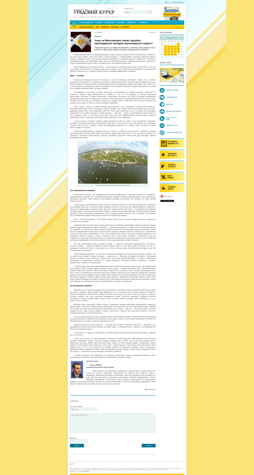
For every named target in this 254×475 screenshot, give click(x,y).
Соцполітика (110, 22)
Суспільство (144, 22)
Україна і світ (132, 22)
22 (178, 51)
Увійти (167, 2)
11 (165, 49)
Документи (105, 27)
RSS (73, 463)
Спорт (97, 27)
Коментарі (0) (74, 401)
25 (165, 54)
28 (175, 54)
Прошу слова (114, 17)
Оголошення (82, 17)
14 (175, 49)
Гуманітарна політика (86, 27)
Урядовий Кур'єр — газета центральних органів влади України (94, 10)
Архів (88, 17)
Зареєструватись (178, 2)
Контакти (100, 17)
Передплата (94, 17)
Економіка (120, 22)
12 (168, 49)
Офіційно (99, 22)
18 (165, 51)
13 (172, 49)
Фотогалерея (125, 27)
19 (168, 51)
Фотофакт (107, 17)
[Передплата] (172, 82)
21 (175, 51)
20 (172, 51)
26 (168, 54)
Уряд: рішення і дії (87, 22)
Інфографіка (115, 27)
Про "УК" (75, 17)
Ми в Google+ (168, 196)
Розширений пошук (128, 8)
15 (178, 49)
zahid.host (86, 471)
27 (172, 54)
